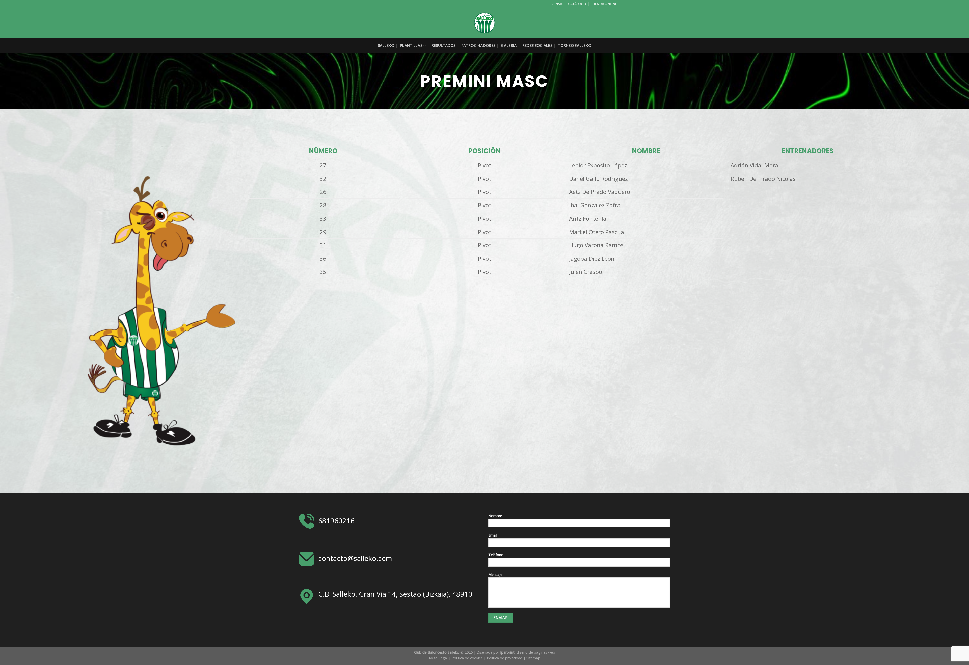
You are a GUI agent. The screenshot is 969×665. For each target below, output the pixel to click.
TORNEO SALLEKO (574, 45)
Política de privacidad (504, 658)
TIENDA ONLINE (604, 4)
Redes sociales (537, 45)
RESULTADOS (444, 45)
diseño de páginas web (536, 652)
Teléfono (495, 554)
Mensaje (495, 574)
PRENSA (555, 4)
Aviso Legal (438, 658)
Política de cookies (467, 658)
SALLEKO (386, 45)
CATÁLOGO (577, 4)
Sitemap (533, 658)
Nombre (495, 515)
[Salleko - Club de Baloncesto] (484, 23)
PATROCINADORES (478, 45)
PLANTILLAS (411, 45)
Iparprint (507, 652)
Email (492, 535)
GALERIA (509, 45)
